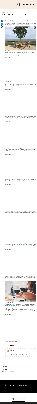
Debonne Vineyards (8, 146)
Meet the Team (25, 385)
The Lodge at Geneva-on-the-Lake (13, 305)
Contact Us (18, 386)
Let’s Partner (20, 385)
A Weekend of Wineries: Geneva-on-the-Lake (14, 15)
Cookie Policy (24, 402)
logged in (7, 371)
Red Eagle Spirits (23, 244)
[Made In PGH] (18, 4)
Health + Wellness (3, 12)
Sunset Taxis (26, 87)
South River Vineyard (8, 178)
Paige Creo (12, 350)
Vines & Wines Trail (22, 83)
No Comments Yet (5, 366)
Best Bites (16, 385)
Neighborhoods (12, 385)
